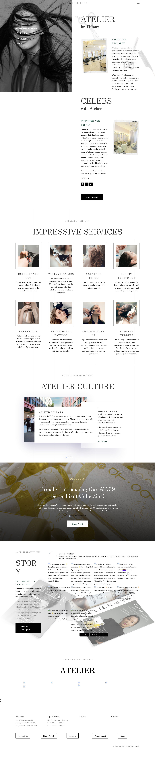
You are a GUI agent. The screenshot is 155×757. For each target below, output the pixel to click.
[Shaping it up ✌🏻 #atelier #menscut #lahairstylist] (105, 597)
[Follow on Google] (117, 722)
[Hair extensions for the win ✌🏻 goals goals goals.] (128, 597)
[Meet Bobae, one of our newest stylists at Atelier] (82, 620)
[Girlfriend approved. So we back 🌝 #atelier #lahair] (59, 620)
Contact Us (23, 735)
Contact (20, 42)
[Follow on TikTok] (91, 184)
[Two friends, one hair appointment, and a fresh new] (128, 574)
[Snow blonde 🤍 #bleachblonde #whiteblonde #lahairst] (59, 597)
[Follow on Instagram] (82, 184)
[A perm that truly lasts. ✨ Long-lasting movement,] (59, 574)
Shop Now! (77, 523)
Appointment (23, 38)
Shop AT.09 (49, 735)
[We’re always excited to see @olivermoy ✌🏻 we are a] (82, 597)
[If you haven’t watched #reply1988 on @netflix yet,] (105, 574)
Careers (72, 735)
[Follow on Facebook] (86, 184)
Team (122, 735)
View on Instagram (25, 628)
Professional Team (26, 33)
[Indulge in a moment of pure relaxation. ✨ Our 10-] (82, 574)
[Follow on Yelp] (113, 722)
